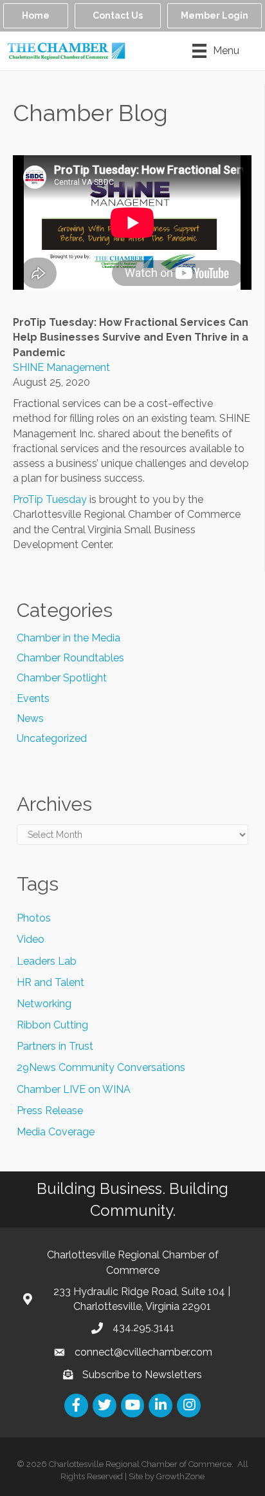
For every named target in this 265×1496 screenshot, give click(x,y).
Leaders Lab (47, 961)
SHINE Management (61, 367)
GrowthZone (180, 1476)
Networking (44, 1004)
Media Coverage (56, 1132)
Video (30, 939)
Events (33, 698)
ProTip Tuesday (50, 499)
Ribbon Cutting (52, 1025)
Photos (34, 918)
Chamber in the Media (68, 638)
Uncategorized (52, 738)
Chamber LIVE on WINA (74, 1089)
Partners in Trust (55, 1046)
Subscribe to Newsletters (142, 1374)
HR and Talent (50, 982)
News (30, 718)
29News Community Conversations (101, 1067)
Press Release (50, 1110)
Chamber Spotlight (62, 678)
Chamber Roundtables (70, 658)
